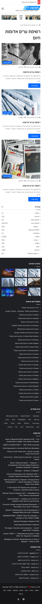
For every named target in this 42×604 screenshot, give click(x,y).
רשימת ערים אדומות (31, 72)
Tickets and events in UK (30, 307)
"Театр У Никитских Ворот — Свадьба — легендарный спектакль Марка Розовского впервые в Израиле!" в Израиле (23, 465)
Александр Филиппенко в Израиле (26, 524)
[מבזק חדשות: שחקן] (34, 292)
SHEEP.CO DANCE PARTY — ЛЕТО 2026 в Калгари (21, 445)
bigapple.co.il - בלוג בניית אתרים (28, 553)
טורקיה (12, 423)
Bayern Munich (25, 416)
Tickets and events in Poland (28, 368)
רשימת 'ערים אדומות (31, 185)
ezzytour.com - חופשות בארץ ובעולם (26, 574)
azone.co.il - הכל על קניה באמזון (28, 560)
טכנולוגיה (36, 233)
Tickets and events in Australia (28, 318)
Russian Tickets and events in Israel (26, 332)
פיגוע (21, 427)
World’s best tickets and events (27, 329)
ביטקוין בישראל (32, 253)
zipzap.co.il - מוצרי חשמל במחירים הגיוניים (25, 564)
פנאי (37, 247)
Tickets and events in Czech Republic (25, 386)
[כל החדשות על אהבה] (8, 272)
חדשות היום (35, 223)
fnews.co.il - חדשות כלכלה (29, 567)
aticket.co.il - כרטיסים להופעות (28, 578)
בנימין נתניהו (35, 423)
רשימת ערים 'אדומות (31, 122)
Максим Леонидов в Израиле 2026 (26, 521)
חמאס (19, 423)
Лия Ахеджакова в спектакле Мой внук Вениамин (21, 448)
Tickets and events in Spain (29, 397)
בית (38, 25)
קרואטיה (10, 427)
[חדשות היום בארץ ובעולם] (31, 8)
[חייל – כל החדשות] (8, 292)
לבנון (38, 427)
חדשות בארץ (35, 220)
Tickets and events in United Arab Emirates (23, 336)
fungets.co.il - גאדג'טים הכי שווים (28, 557)
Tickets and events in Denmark (28, 357)
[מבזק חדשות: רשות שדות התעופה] (21, 282)
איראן (13, 419)
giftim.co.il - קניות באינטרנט (29, 571)
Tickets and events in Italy (29, 361)
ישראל (6, 423)
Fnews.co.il (34, 587)
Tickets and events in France (28, 400)
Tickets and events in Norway (28, 365)
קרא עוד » (34, 86)
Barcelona (36, 416)
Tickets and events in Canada (28, 393)
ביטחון (7, 419)
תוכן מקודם (36, 433)
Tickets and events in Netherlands (26, 382)
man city (36, 419)
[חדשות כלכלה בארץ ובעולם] (21, 17)
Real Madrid (21, 419)
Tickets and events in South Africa (26, 347)
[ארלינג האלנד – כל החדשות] (34, 273)
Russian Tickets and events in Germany (25, 325)
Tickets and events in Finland (28, 375)
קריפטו (37, 250)
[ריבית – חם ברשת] (8, 282)
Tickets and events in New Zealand (26, 343)
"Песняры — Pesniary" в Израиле (27, 471)
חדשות (37, 590)
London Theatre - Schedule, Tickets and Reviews (21, 311)
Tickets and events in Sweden (28, 372)
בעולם (37, 213)
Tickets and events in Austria (28, 354)
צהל (16, 427)
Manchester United (12, 416)
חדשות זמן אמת (34, 230)
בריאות (37, 216)
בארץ (26, 590)
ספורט (37, 243)
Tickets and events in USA (29, 322)
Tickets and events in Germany (28, 340)
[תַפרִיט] (3, 9)
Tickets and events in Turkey (28, 390)
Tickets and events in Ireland (28, 315)
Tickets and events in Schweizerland (26, 350)
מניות (35, 240)
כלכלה (37, 236)
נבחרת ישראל (30, 427)
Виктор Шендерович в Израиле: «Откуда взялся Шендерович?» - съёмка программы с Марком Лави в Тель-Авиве (21, 482)
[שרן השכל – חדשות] (21, 291)
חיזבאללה (26, 423)
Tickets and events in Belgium (28, 379)
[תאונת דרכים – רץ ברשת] (21, 273)
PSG (29, 419)
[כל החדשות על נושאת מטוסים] (34, 281)
